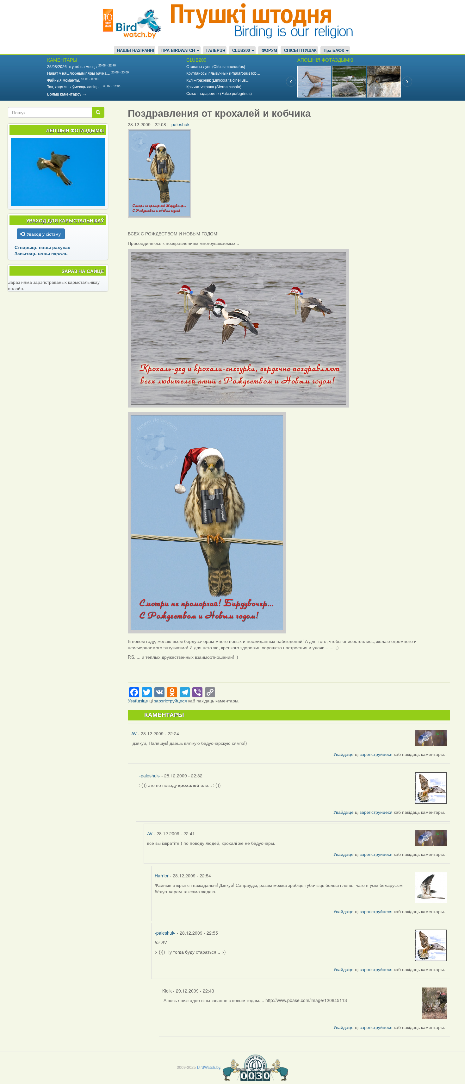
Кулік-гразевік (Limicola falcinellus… (218, 80)
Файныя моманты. (63, 80)
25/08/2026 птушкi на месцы (72, 66)
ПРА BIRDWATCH (178, 50)
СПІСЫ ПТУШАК (300, 50)
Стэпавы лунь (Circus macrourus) (215, 66)
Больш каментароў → (66, 94)
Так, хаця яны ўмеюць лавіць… (74, 86)
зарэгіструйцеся (170, 700)
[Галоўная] (134, 23)
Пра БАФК (334, 50)
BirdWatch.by (208, 1067)
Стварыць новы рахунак (42, 247)
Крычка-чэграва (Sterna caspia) (213, 86)
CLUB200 (241, 50)
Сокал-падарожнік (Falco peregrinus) (219, 93)
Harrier (162, 875)
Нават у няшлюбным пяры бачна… (78, 73)
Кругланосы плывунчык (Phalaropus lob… (223, 73)
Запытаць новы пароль (41, 253)
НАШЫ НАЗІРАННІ (135, 50)
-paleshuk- (180, 124)
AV (134, 733)
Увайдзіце (138, 700)
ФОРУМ (269, 50)
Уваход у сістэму (44, 234)
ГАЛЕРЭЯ (215, 50)
